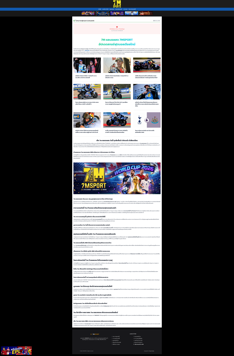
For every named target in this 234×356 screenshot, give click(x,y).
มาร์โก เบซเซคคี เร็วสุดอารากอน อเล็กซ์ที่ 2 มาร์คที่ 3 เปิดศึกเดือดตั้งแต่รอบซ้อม (116, 131)
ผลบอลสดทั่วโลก (137, 336)
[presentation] (87, 65)
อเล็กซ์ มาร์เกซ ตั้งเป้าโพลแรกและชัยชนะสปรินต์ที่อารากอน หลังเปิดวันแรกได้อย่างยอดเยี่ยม (147, 104)
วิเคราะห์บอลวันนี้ (132, 9)
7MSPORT (87, 50)
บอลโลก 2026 (105, 9)
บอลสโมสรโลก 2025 (138, 340)
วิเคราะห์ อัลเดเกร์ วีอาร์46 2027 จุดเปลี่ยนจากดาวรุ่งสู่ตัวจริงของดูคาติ (116, 103)
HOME (99, 9)
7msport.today (151, 350)
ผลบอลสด (112, 9)
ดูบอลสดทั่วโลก (116, 340)
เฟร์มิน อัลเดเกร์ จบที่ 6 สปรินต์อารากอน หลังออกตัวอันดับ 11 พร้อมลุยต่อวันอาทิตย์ (146, 77)
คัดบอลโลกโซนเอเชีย (117, 342)
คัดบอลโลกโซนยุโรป (138, 342)
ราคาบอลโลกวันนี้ (116, 338)
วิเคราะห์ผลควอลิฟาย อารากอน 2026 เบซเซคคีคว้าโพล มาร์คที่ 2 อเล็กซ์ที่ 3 (87, 103)
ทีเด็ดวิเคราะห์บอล (116, 344)
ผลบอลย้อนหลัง (118, 9)
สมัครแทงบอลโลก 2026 (139, 344)
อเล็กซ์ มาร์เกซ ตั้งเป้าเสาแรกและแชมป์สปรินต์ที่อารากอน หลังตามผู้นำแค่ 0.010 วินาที (86, 131)
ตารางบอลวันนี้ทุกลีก (138, 338)
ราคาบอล (125, 9)
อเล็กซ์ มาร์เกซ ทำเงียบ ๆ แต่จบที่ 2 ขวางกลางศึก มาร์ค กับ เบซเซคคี (86, 77)
